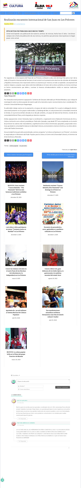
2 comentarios (20, 24)
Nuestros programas (30, 13)
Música (20, 13)
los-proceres (23, 146)
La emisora (10, 13)
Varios (55, 13)
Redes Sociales (44, 13)
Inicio (3, 13)
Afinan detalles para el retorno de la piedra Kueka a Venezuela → (61, 155)
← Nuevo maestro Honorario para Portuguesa (19, 154)
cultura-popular (13, 146)
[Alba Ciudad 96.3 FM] (40, 5)
